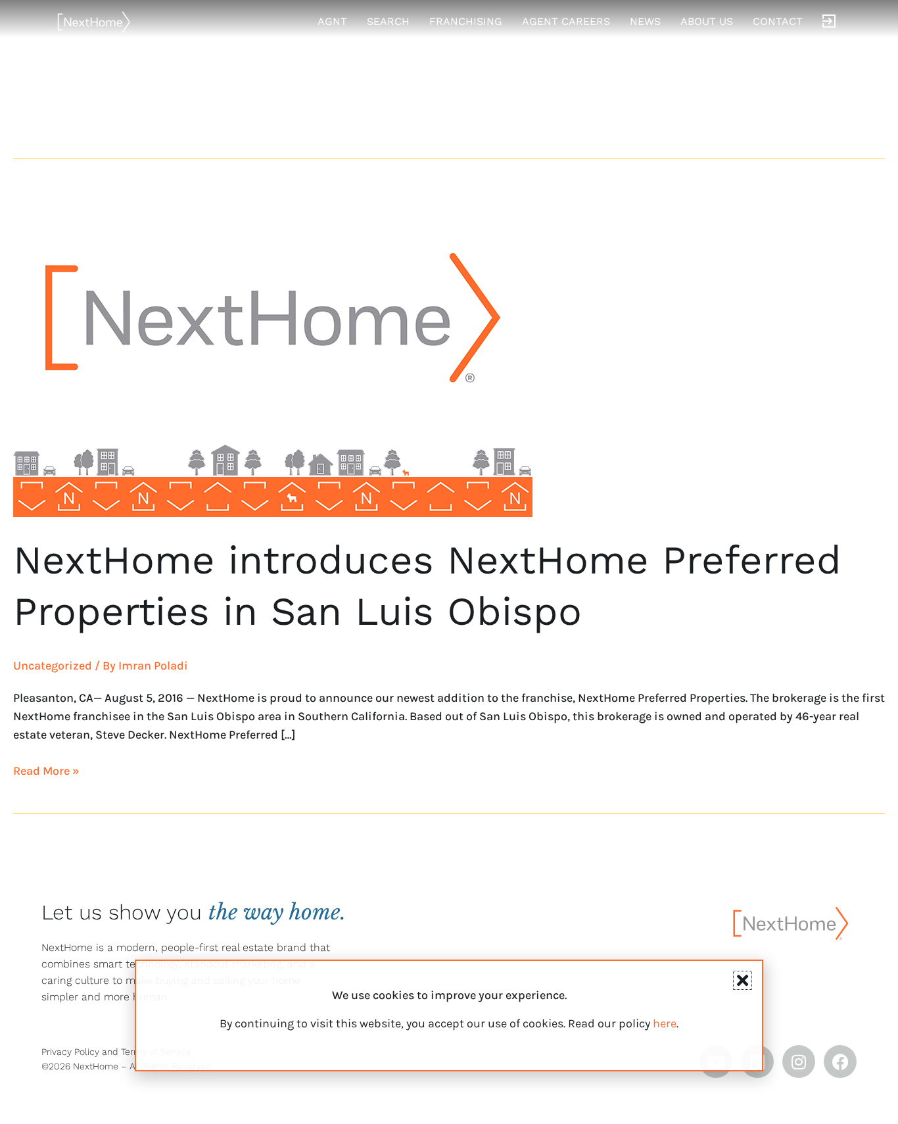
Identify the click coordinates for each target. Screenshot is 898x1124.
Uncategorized (52, 665)
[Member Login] (829, 22)
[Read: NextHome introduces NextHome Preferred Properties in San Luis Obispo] (272, 351)
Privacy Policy (70, 1051)
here (664, 1023)
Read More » (46, 770)
